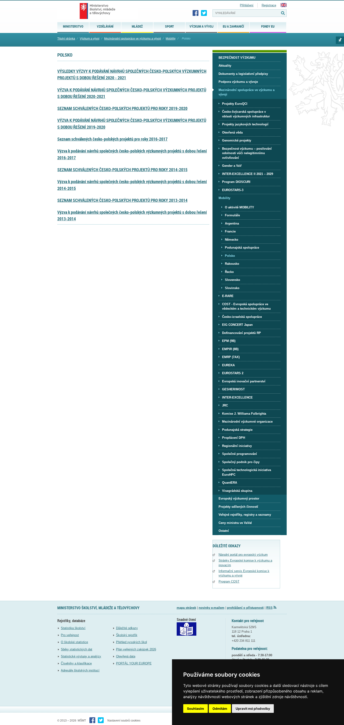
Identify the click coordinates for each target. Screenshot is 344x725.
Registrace (269, 5)
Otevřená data (125, 656)
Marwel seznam (340, 40)
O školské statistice (74, 642)
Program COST (229, 581)
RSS (269, 607)
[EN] (284, 6)
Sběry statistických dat (76, 649)
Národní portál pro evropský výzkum (243, 554)
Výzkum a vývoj (89, 38)
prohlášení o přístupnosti (245, 607)
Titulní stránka (66, 38)
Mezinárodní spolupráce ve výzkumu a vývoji (132, 38)
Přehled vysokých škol (131, 642)
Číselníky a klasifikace (76, 663)
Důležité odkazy (127, 628)
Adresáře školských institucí (80, 670)
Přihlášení (246, 5)
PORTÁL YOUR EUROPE (134, 663)
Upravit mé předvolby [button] (253, 708)
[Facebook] (196, 13)
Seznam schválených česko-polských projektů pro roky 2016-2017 (112, 139)
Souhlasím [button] (195, 708)
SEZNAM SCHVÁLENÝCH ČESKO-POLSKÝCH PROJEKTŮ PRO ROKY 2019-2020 (122, 108)
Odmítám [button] (219, 708)
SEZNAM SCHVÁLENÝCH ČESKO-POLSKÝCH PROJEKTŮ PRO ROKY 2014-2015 (122, 169)
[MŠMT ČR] (97, 11)
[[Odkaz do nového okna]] (186, 634)
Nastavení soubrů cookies (123, 720)
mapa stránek (186, 607)
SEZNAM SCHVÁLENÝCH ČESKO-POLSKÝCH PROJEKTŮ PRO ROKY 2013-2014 (122, 200)
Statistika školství (73, 628)
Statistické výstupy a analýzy (81, 656)
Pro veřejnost (70, 635)
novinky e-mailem (211, 607)
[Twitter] (204, 13)
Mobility (171, 38)
